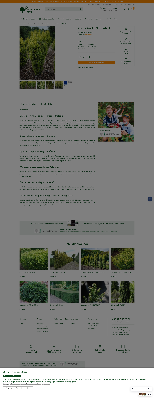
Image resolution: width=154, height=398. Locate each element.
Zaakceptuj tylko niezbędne (12, 388)
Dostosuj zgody (27, 388)
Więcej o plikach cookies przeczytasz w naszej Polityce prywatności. (26, 384)
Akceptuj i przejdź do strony (12, 376)
